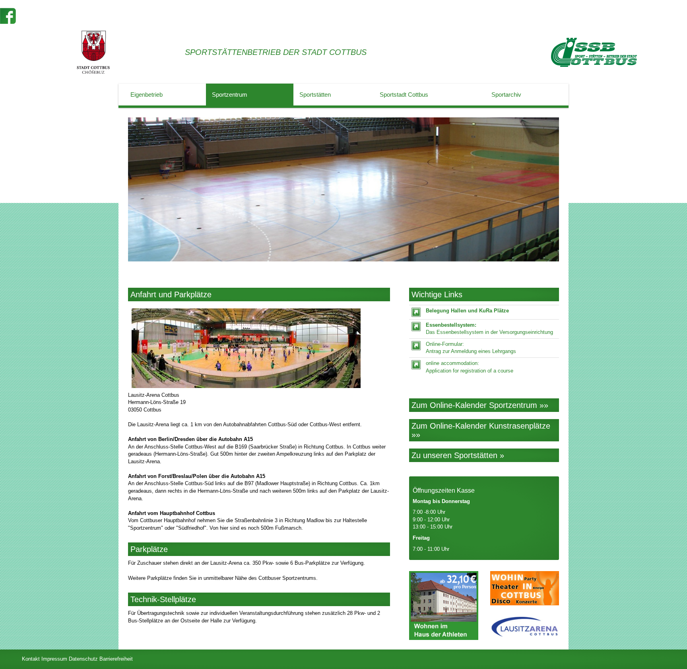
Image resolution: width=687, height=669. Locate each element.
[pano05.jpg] (259, 348)
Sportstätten (315, 94)
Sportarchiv (506, 94)
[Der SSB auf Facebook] (8, 15)
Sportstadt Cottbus (404, 94)
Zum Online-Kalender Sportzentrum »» (479, 405)
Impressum (54, 659)
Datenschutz (83, 659)
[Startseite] (593, 52)
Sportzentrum (229, 94)
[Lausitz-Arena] (524, 626)
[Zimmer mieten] (443, 605)
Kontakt (31, 659)
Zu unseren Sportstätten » (457, 455)
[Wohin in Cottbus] (524, 588)
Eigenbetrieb (146, 94)
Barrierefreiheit (116, 659)
